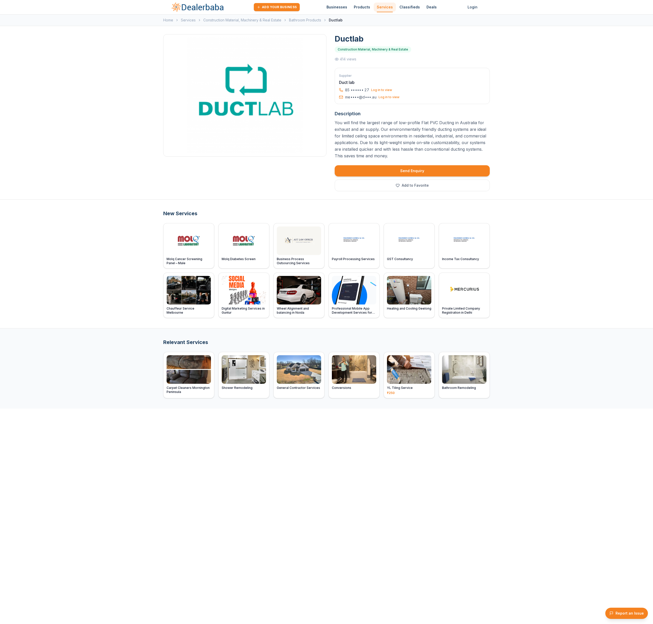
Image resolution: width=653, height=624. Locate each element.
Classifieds (409, 7)
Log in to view (381, 90)
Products (362, 7)
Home (168, 20)
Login (473, 7)
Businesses (336, 7)
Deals (431, 7)
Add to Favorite (415, 185)
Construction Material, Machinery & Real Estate (242, 20)
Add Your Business (279, 7)
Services (385, 7)
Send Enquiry (412, 171)
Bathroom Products (305, 20)
